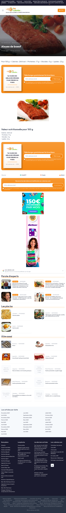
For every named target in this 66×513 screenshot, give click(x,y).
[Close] (51, 249)
